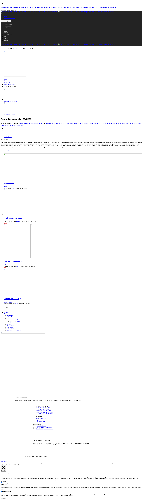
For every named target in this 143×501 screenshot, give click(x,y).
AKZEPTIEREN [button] (16, 464)
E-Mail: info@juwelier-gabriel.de (44, 429)
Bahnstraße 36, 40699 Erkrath (44, 427)
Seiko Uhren (10, 327)
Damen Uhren (50, 123)
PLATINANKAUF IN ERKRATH (43, 411)
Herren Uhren (78, 123)
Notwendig (5, 483)
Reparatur (119, 123)
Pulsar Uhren (10, 324)
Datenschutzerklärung (41, 418)
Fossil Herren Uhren (15, 321)
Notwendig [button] (3, 481)
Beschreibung (8, 137)
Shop (123, 123)
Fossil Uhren (7, 83)
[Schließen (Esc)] (1, 498)
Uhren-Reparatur (10, 125)
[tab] (73, 137)
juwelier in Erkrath (99, 123)
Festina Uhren (10, 316)
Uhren (5, 81)
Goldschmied (69, 123)
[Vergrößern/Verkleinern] (5, 498)
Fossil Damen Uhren (9, 84)
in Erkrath (85, 123)
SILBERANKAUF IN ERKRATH (43, 409)
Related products (9, 150)
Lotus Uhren (10, 322)
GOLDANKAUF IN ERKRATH (43, 408)
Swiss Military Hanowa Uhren (14, 330)
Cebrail (15, 48)
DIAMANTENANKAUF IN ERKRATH (44, 414)
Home (5, 79)
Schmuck (6, 311)
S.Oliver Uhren (10, 325)
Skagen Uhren (10, 328)
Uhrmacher (19, 125)
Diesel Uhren (10, 315)
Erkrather (62, 123)
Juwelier (90, 123)
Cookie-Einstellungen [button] (6, 464)
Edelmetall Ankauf (40, 421)
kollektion (112, 123)
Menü (5, 16)
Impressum (39, 420)
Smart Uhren (129, 123)
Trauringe (6, 312)
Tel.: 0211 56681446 (41, 426)
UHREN (7, 28)
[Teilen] (2, 498)
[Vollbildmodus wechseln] (4, 498)
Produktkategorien (9, 18)
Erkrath (56, 123)
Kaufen (107, 123)
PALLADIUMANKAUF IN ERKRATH (44, 412)
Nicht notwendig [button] (5, 490)
